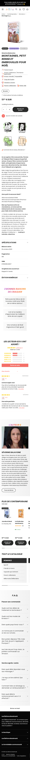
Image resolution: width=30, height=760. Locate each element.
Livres (3, 14)
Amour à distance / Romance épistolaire (13, 73)
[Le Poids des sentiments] (21, 513)
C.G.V (3, 754)
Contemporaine (12, 14)
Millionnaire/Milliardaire (11, 579)
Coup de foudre (9, 79)
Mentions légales (10, 754)
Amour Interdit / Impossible (13, 76)
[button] (27, 9)
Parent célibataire (10, 85)
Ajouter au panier (20, 109)
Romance (22, 14)
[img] (6, 376)
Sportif (6, 565)
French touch (8, 70)
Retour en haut (15, 708)
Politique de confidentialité (8, 756)
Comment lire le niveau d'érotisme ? (14, 150)
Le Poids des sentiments (19, 522)
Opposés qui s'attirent (11, 572)
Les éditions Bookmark (11, 751)
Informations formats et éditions (13, 95)
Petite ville (22, 85)
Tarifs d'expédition (21, 756)
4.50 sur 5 (19, 348)
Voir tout (4, 504)
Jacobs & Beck (7, 521)
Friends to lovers (9, 82)
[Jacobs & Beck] (7, 513)
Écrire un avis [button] (15, 365)
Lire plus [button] (21, 389)
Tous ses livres (8, 490)
